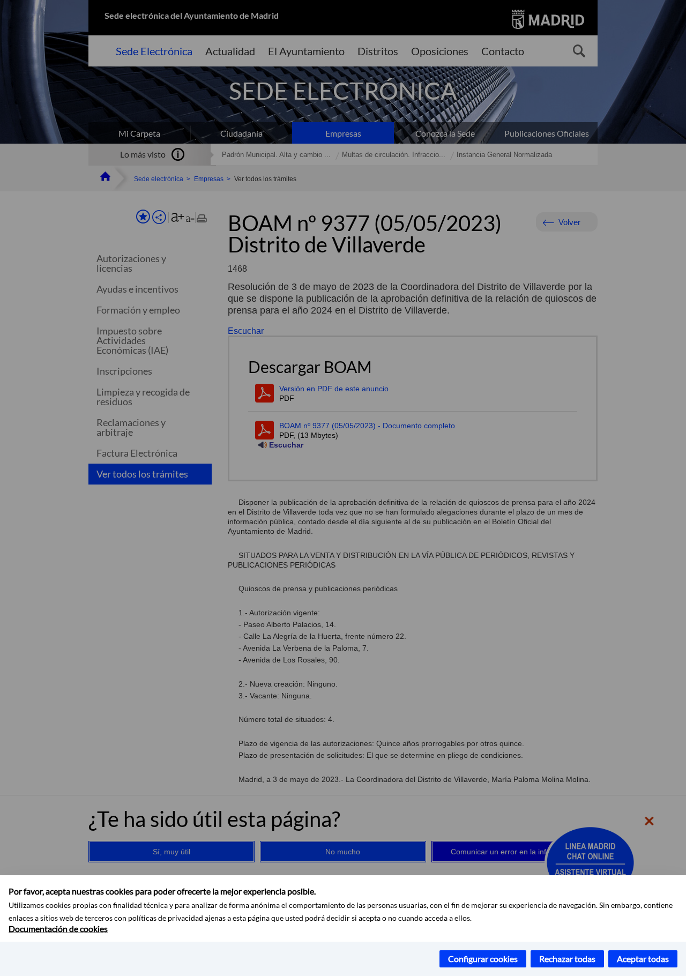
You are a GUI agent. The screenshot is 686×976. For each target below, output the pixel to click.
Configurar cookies (483, 958)
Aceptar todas (643, 958)
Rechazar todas (567, 958)
